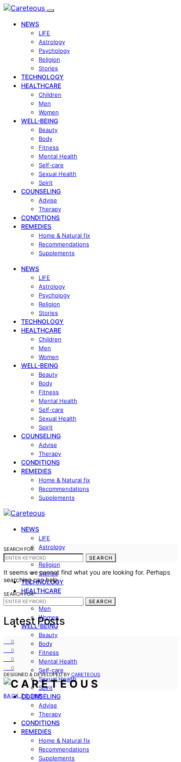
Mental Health (58, 156)
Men (45, 103)
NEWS (30, 24)
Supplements (57, 252)
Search (100, 558)
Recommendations (64, 244)
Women (49, 112)
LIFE (44, 33)
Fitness (49, 147)
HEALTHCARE (41, 85)
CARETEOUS (85, 674)
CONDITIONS (40, 217)
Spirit (46, 182)
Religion (49, 59)
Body (45, 138)
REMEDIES (36, 226)
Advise (48, 200)
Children (50, 94)
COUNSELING (41, 191)
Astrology (52, 41)
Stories (48, 68)
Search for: (19, 549)
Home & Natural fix (64, 235)
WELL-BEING (39, 121)
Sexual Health (57, 173)
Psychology (54, 50)
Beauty (48, 129)
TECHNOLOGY (42, 77)
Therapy (50, 208)
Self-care (51, 165)
